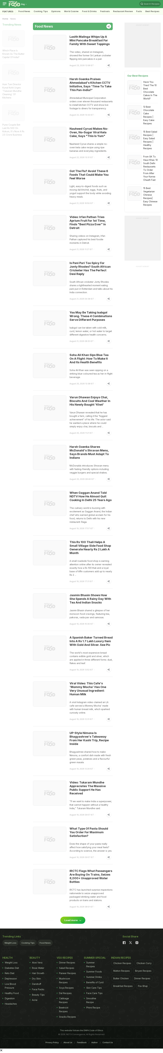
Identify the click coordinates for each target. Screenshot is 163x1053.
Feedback (82, 1042)
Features (7, 11)
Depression (11, 978)
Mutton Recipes (121, 970)
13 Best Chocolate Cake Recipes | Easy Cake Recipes (148, 115)
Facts (139, 11)
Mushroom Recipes (64, 980)
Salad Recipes (66, 968)
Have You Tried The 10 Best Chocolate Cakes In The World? (150, 90)
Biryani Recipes (143, 970)
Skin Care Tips (94, 987)
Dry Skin (36, 978)
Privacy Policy (52, 1042)
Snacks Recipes (67, 1016)
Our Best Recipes (137, 75)
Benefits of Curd (94, 982)
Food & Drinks (89, 11)
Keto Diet (9, 973)
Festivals (105, 11)
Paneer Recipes (67, 973)
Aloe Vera (37, 962)
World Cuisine (71, 11)
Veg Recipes (65, 957)
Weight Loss (10, 943)
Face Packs (38, 989)
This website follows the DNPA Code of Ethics (81, 1030)
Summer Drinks (94, 977)
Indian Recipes (121, 957)
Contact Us (108, 1042)
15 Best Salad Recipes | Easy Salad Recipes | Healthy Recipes (150, 140)
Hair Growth (38, 973)
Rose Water (38, 968)
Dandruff (36, 984)
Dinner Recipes (67, 962)
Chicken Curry (144, 963)
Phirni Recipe (93, 1007)
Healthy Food (12, 993)
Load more (71, 920)
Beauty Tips (38, 994)
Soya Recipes (66, 987)
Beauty (35, 957)
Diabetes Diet (12, 968)
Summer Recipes (90, 964)
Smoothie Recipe (91, 1000)
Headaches (11, 1003)
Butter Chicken (121, 978)
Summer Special (95, 957)
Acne (34, 1000)
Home (5, 19)
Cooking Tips (28, 943)
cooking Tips (41, 11)
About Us (68, 1042)
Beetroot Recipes (63, 1009)
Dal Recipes (65, 993)
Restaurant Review (123, 11)
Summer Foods (94, 971)
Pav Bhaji (143, 986)
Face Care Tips (94, 993)
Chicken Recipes (122, 963)
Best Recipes (152, 11)
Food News (24, 11)
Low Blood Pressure (10, 986)
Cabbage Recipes (64, 1000)
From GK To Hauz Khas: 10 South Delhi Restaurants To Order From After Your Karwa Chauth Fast (150, 168)
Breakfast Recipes (123, 986)
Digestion (10, 998)
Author (94, 1042)
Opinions (56, 11)
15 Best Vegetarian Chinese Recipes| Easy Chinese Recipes (150, 196)
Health (7, 957)
